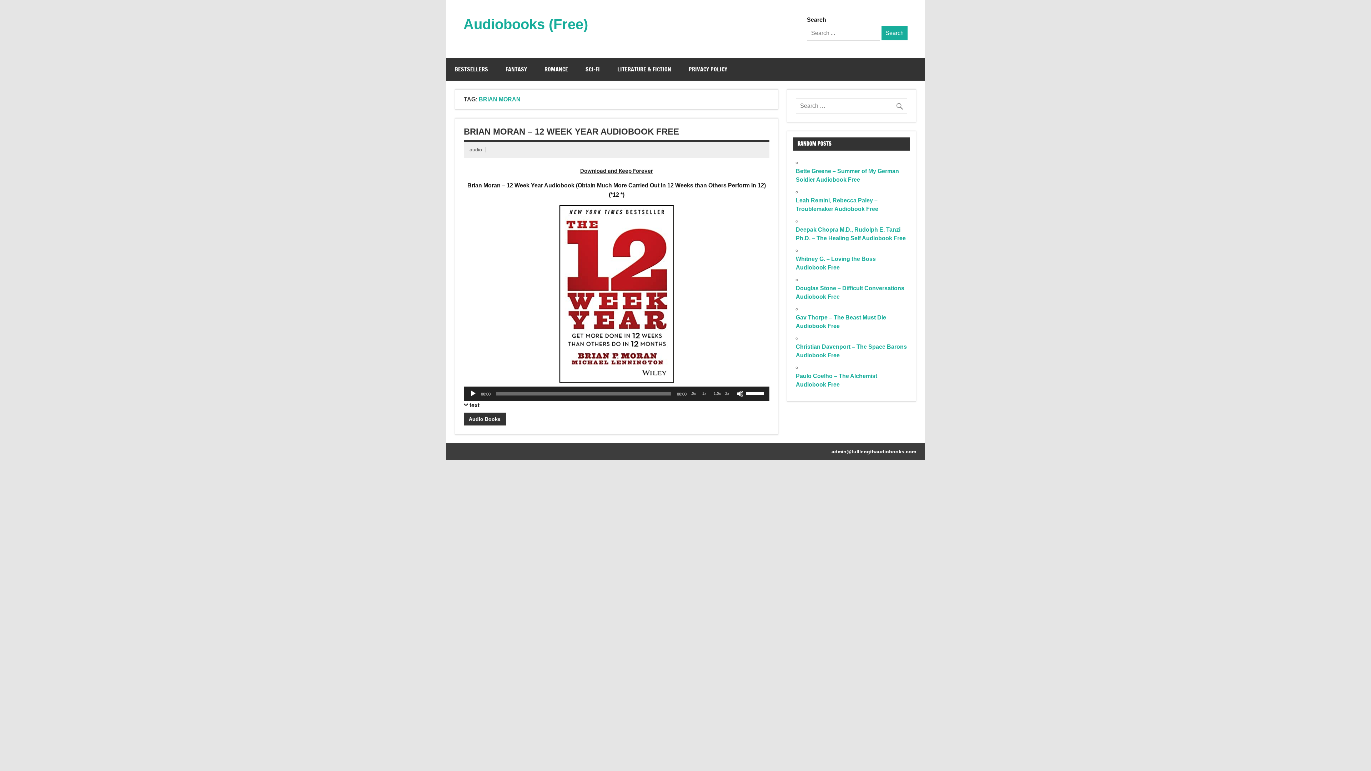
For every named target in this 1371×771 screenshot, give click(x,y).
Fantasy (516, 69)
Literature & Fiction (644, 69)
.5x (693, 393)
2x (727, 393)
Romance (556, 69)
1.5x (717, 393)
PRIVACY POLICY (708, 69)
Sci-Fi (593, 69)
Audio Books (485, 419)
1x (704, 393)
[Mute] (740, 393)
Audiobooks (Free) (525, 24)
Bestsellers (471, 69)
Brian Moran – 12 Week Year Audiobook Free (571, 131)
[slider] (756, 393)
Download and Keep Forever (616, 170)
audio (475, 149)
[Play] (473, 393)
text (474, 405)
